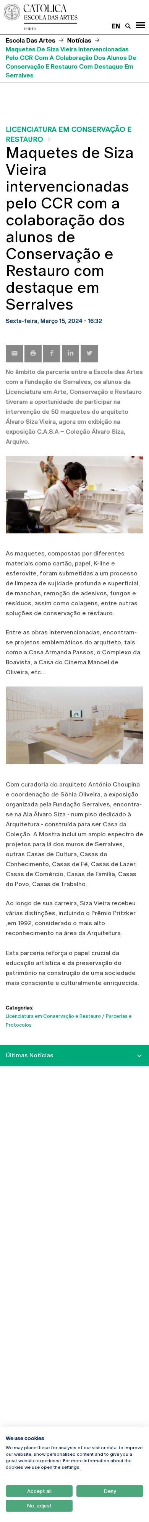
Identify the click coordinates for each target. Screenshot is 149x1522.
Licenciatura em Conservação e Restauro (53, 1016)
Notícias (79, 40)
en (116, 26)
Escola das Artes (30, 40)
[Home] (62, 17)
